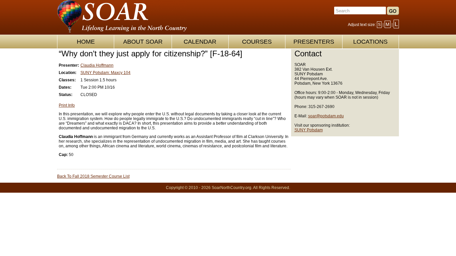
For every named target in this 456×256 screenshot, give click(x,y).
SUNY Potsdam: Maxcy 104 (105, 72)
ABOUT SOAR (143, 41)
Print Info (67, 105)
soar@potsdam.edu (326, 116)
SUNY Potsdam (308, 130)
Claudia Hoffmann (96, 65)
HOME (86, 41)
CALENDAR (200, 41)
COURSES (257, 41)
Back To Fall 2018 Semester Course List (93, 176)
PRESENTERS (313, 41)
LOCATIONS (370, 41)
